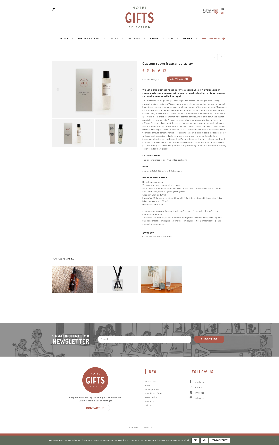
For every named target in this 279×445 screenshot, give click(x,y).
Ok (195, 440)
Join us (148, 405)
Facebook (199, 382)
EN (222, 12)
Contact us (95, 408)
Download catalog (208, 11)
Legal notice (151, 397)
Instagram (199, 398)
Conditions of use (153, 393)
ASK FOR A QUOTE (179, 79)
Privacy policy (220, 440)
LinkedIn (198, 387)
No (204, 440)
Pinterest (199, 393)
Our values (150, 381)
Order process (152, 389)
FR (222, 9)
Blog (147, 385)
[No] (275, 440)
